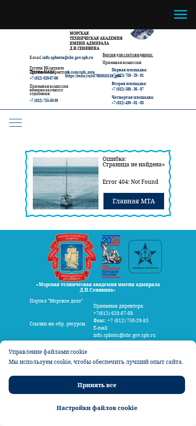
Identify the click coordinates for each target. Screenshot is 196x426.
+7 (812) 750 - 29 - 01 (128, 75)
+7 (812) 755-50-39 (44, 100)
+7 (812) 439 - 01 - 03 (128, 102)
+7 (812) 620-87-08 (44, 77)
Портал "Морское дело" (56, 301)
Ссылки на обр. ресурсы (57, 323)
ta (93, 72)
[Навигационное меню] (180, 14)
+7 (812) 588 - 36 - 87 (128, 88)
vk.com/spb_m (78, 72)
